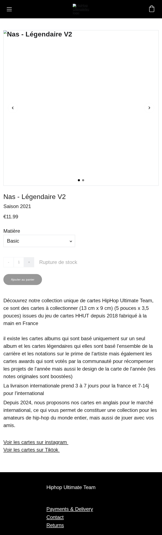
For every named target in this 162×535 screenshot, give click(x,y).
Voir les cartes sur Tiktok (31, 450)
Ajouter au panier (22, 279)
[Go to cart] (151, 9)
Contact (55, 517)
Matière (11, 231)
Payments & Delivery (69, 509)
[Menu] (9, 9)
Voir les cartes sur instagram (35, 442)
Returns (55, 525)
